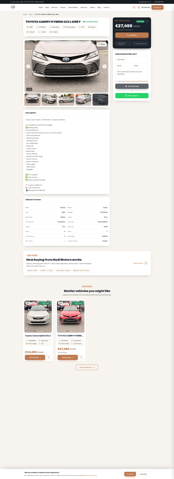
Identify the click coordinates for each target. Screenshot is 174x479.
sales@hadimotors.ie (145, 2)
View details (33, 357)
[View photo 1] (32, 99)
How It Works (73, 7)
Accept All (130, 474)
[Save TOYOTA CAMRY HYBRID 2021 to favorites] (81, 357)
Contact (106, 7)
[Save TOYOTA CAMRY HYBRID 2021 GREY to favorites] (147, 21)
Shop (47, 7)
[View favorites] (134, 7)
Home (41, 7)
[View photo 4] (83, 99)
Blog (99, 7)
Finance (63, 7)
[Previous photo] (28, 66)
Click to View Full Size (66, 66)
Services (54, 7)
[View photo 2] (49, 99)
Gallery (92, 7)
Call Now (133, 35)
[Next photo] (105, 66)
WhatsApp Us (133, 95)
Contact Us (157, 7)
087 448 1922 (158, 2)
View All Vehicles (85, 367)
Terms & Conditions (131, 81)
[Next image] (49, 316)
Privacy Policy (144, 81)
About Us (84, 7)
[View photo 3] (66, 99)
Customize (143, 474)
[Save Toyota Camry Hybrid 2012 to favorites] (48, 357)
